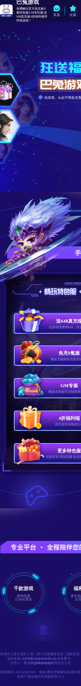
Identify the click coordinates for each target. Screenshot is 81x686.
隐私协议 (73, 654)
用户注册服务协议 (50, 654)
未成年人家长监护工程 (17, 654)
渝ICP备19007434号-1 (37, 658)
